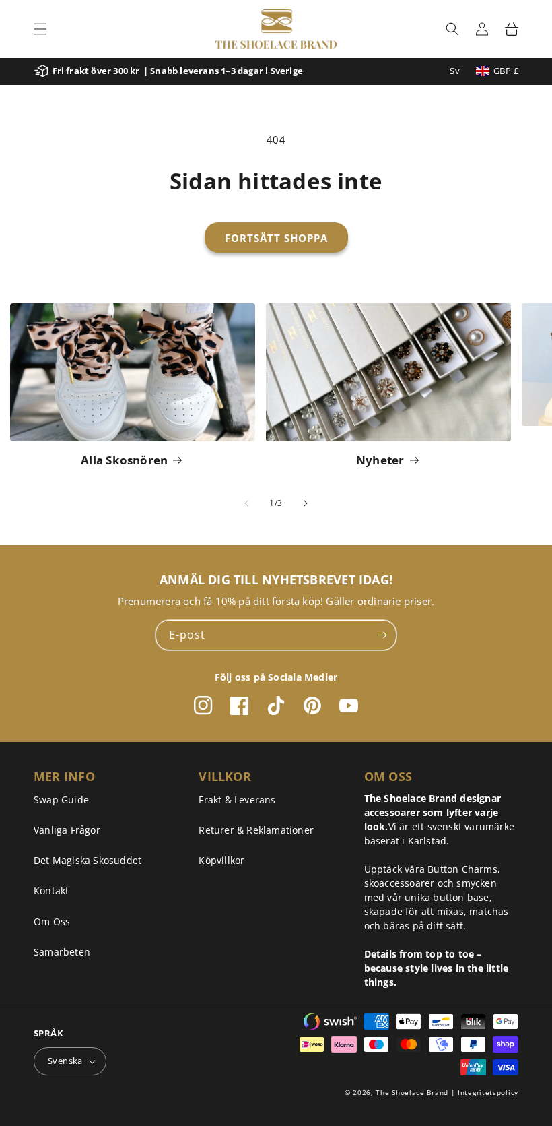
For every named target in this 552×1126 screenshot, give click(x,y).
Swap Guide (61, 799)
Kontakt (51, 890)
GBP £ (505, 71)
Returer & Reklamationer (256, 829)
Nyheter (380, 460)
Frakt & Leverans (237, 799)
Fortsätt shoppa (276, 238)
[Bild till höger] (305, 503)
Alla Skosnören (124, 460)
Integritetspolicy (488, 1092)
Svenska (65, 1061)
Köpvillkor (221, 860)
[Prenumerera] (381, 635)
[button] (40, 29)
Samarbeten (62, 951)
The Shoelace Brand (412, 1092)
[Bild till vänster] (246, 503)
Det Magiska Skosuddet (87, 860)
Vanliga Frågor (67, 829)
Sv (455, 71)
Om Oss (52, 921)
